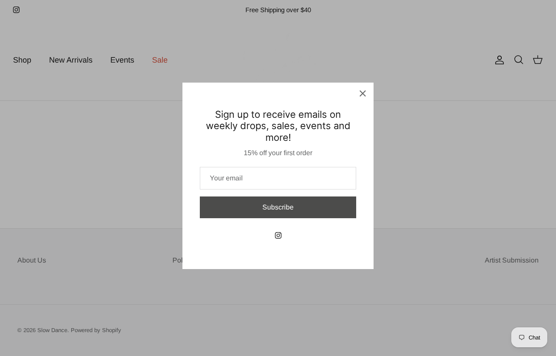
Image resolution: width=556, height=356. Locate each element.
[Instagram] (278, 235)
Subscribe (278, 207)
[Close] (362, 93)
